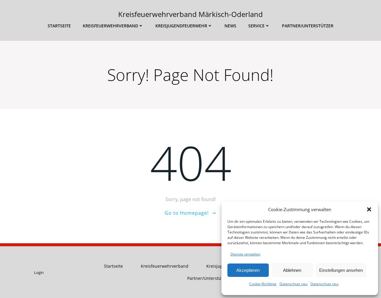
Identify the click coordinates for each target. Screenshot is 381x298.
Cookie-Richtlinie (263, 283)
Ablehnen (292, 270)
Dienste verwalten (245, 254)
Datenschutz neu (293, 283)
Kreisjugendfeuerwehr (181, 26)
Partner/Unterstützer (307, 26)
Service (256, 26)
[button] (369, 209)
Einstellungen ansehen (341, 270)
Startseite (59, 26)
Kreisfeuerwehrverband (110, 26)
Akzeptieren (248, 270)
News (230, 26)
